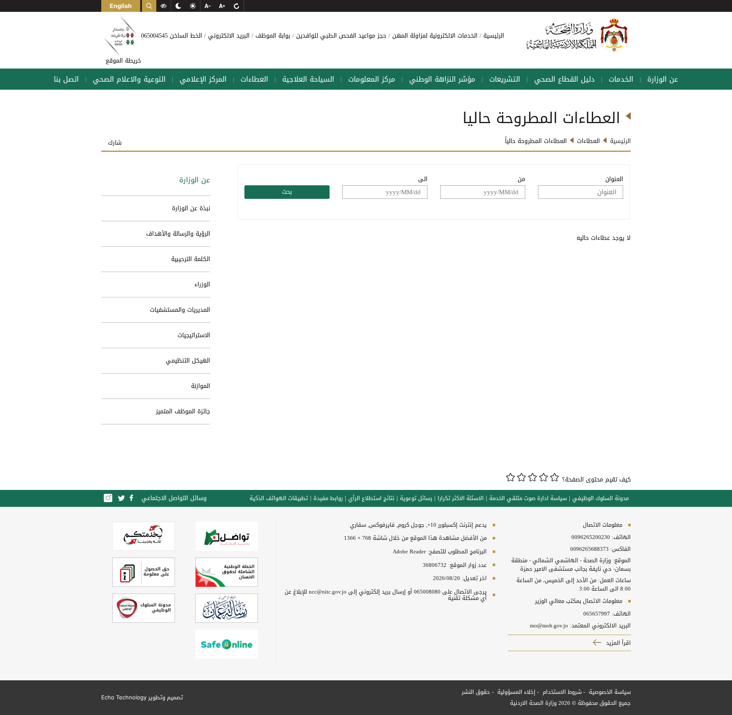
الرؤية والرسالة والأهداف (178, 233)
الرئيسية (492, 35)
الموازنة (200, 386)
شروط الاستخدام (561, 692)
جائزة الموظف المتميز (183, 411)
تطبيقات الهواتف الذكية (279, 498)
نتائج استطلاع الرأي (371, 498)
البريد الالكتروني (228, 35)
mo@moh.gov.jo (549, 626)
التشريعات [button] (504, 79)
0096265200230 (590, 537)
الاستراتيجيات (193, 335)
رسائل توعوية (416, 498)
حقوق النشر (476, 692)
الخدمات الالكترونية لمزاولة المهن (433, 35)
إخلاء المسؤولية (515, 692)
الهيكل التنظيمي (188, 360)
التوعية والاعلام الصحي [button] (129, 79)
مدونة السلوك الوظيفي (600, 498)
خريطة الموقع (123, 60)
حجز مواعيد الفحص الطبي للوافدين (340, 35)
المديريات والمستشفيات (180, 310)
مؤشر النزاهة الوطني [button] (442, 79)
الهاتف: (620, 537)
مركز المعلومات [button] (371, 79)
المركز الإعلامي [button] (203, 79)
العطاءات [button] (254, 79)
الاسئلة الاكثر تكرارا (461, 498)
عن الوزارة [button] (662, 79)
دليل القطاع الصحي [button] (564, 79)
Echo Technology (124, 697)
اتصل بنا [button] (66, 79)
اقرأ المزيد (617, 643)
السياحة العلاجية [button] (308, 79)
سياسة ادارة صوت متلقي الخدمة (528, 498)
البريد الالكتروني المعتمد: (600, 626)
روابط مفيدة (328, 498)
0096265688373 (589, 549)
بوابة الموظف (271, 35)
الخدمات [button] (621, 79)
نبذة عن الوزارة (191, 208)
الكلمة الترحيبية (190, 259)
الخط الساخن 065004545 (171, 35)
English (121, 5)
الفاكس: (620, 549)
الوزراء (202, 284)
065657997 (596, 614)
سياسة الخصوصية (609, 692)
